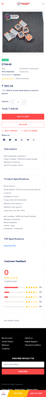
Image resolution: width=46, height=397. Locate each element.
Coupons (6, 349)
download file (10, 246)
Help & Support (31, 342)
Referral (5, 345)
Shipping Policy (32, 389)
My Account (7, 338)
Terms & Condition (33, 345)
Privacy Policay (7, 389)
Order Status (7, 342)
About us (29, 338)
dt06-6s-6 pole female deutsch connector (22, 90)
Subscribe (23, 371)
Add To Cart (36, 393)
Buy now (23, 124)
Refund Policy (20, 389)
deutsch (5, 93)
